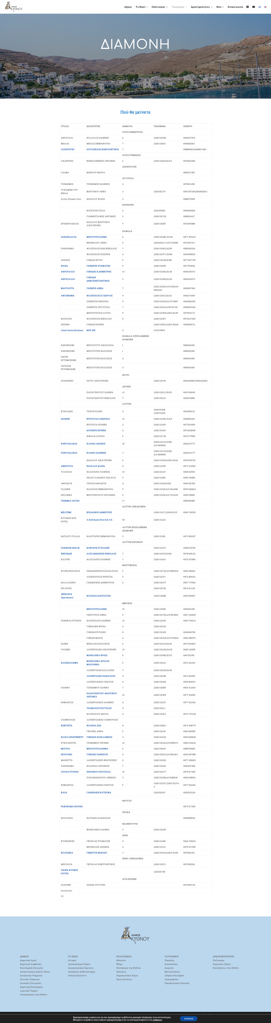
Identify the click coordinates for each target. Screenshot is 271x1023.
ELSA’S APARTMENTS (72, 737)
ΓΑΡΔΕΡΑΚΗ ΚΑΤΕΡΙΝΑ (99, 792)
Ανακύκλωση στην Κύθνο (33, 994)
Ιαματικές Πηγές (222, 964)
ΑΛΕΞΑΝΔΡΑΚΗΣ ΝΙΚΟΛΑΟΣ (101, 553)
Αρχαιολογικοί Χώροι (79, 964)
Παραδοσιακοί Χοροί (127, 975)
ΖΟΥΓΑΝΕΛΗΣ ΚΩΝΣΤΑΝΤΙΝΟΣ (103, 149)
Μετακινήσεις (172, 971)
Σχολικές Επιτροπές (30, 983)
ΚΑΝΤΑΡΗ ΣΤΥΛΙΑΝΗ (98, 548)
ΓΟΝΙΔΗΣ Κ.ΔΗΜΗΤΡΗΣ (99, 271)
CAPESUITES (67, 149)
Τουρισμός (178, 7)
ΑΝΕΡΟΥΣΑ (67, 466)
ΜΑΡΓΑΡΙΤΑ (67, 288)
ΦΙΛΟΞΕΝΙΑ (67, 852)
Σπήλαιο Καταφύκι (174, 975)
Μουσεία (121, 960)
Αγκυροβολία (171, 979)
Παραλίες (169, 960)
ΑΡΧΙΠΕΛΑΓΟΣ (69, 237)
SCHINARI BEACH (70, 548)
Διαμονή (169, 967)
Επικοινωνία (235, 7)
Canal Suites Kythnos (72, 330)
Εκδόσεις (121, 971)
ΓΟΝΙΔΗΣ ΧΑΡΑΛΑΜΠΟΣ (99, 737)
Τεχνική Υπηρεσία (30, 979)
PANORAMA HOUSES (72, 806)
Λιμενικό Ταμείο (29, 990)
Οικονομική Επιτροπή (31, 967)
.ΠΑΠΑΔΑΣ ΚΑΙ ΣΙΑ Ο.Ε (100, 519)
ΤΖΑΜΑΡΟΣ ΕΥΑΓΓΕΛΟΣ (99, 708)
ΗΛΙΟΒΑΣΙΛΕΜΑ (69, 662)
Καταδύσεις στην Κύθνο (226, 967)
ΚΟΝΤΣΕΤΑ (66, 725)
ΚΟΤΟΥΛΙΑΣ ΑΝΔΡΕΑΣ (98, 419)
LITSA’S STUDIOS (70, 771)
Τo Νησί (140, 7)
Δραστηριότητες (200, 7)
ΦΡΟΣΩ (64, 266)
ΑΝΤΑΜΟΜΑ (68, 295)
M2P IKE (91, 330)
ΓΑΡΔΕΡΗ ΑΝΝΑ (95, 288)
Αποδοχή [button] (188, 1018)
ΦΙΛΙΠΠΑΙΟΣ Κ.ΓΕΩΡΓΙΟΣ (100, 295)
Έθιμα (119, 964)
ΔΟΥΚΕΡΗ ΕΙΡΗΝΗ (96, 430)
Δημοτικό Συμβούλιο (31, 964)
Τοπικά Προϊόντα (77, 975)
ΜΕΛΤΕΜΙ (66, 512)
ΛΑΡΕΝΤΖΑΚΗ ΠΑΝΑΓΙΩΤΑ (101, 676)
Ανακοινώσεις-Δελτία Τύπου (35, 971)
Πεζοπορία (218, 960)
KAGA (64, 792)
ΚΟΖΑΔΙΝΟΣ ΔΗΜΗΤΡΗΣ (99, 512)
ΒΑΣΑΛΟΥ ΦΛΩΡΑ (96, 466)
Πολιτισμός (158, 7)
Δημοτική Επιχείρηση (31, 986)
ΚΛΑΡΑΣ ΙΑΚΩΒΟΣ (96, 443)
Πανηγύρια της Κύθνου (128, 967)
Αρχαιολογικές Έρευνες (81, 967)
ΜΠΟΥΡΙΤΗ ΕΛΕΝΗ (97, 237)
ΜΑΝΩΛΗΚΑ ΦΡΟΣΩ (97, 655)
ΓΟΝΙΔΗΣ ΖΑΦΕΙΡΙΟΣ (97, 754)
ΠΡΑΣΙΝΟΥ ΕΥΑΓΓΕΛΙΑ (99, 771)
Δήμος (128, 7)
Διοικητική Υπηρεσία (31, 975)
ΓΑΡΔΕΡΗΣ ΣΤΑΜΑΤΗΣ (98, 266)
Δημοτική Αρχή (28, 960)
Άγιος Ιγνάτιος (124, 979)
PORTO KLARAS (69, 443)
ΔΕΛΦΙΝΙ (65, 419)
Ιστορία (72, 960)
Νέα (218, 7)
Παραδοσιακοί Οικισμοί (177, 983)
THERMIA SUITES (70, 500)
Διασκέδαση (171, 964)
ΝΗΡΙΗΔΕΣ (66, 553)
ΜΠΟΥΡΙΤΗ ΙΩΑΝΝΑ (97, 748)
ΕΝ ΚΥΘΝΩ (66, 754)
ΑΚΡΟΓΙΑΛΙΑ (68, 271)
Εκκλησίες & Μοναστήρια (81, 971)
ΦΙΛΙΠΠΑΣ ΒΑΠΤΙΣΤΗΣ (99, 595)
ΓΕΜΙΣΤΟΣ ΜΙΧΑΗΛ (97, 852)
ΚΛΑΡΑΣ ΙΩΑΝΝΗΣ (96, 453)
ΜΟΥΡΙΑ (65, 748)
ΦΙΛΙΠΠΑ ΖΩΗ (94, 725)
